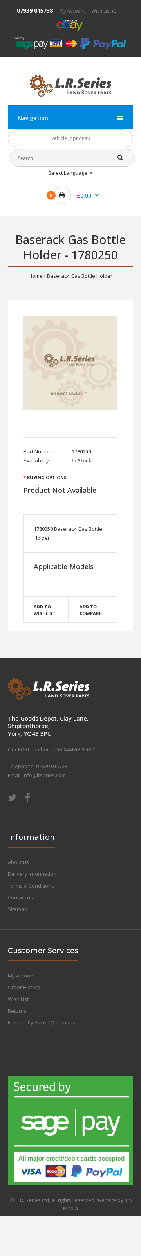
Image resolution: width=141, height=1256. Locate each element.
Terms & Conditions (31, 885)
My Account (72, 10)
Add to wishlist (45, 610)
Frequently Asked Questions (41, 1022)
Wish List (18, 999)
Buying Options (47, 477)
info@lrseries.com (44, 775)
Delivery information (32, 873)
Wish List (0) (105, 10)
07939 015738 (35, 10)
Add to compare (90, 610)
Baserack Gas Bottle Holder (79, 275)
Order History (24, 987)
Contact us (20, 897)
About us (18, 862)
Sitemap (17, 909)
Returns (17, 1010)
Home (36, 275)
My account (21, 975)
